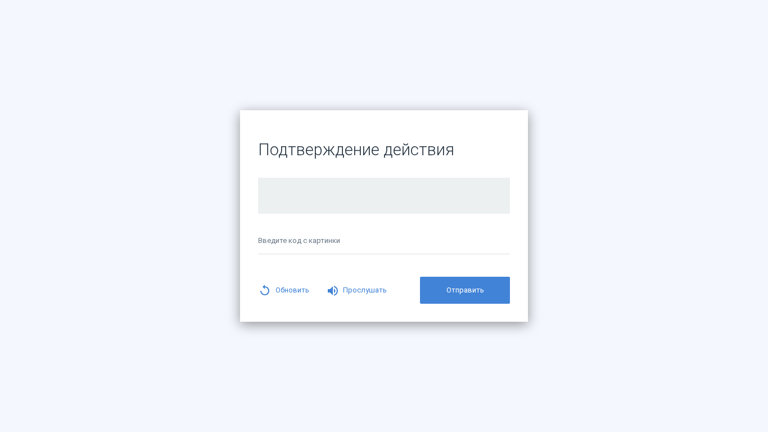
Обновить (292, 290)
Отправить (465, 290)
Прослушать (365, 290)
